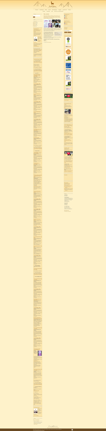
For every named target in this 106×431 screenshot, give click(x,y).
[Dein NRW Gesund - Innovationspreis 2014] (68, 48)
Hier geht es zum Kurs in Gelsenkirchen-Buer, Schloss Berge (67, 140)
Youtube (66, 17)
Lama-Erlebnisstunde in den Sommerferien (37, 130)
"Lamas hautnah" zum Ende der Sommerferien (37, 153)
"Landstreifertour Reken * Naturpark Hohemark (37, 349)
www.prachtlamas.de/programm (38, 70)
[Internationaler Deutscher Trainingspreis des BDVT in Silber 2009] (68, 68)
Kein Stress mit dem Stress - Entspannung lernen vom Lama (38, 318)
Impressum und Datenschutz (50, 427)
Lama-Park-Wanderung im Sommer (37, 94)
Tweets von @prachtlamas (36, 419)
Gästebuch (68, 184)
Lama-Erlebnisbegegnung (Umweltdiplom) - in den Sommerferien (37, 75)
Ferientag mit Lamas (36, 137)
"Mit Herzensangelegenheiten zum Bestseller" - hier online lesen (68, 171)
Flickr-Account (35, 424)
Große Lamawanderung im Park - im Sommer (38, 279)
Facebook (66, 15)
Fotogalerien (35, 423)
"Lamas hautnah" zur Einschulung (36, 164)
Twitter (66, 16)
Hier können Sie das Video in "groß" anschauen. (67, 100)
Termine (69, 9)
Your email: (65, 28)
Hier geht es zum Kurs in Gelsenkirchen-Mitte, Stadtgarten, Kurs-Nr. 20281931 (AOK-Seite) (68, 134)
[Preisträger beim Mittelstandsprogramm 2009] (68, 73)
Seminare (60, 9)
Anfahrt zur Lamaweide (68, 211)
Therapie (35, 25)
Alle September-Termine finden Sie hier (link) (38, 269)
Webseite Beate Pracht (67, 22)
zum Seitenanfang (56, 427)
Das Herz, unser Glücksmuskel (58, 11)
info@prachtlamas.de (36, 46)
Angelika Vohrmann (67, 186)
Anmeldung (48, 11)
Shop (52, 11)
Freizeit (49, 9)
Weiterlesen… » (45, 40)
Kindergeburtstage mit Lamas (67, 108)
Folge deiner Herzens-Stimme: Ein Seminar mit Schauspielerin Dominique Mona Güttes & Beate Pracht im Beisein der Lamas (52, 17)
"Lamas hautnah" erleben (37, 83)
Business (35, 23)
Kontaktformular (67, 210)
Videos (34, 26)
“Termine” (39, 50)
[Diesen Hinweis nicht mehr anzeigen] (72, 430)
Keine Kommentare (49, 42)
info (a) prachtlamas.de (36, 360)
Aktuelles (35, 22)
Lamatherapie (42, 9)
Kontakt (44, 11)
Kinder (46, 9)
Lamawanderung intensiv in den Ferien (38, 237)
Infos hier (68, 165)
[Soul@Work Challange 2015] (68, 44)
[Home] (53, 8)
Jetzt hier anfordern (36, 415)
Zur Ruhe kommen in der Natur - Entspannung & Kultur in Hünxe (38, 176)
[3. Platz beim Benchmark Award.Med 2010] (68, 61)
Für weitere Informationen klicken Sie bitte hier (38, 430)
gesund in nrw (65, 9)
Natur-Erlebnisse (54, 9)
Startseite (36, 9)
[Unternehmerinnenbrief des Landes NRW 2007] (68, 90)
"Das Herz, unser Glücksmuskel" (68, 150)
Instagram (66, 18)
